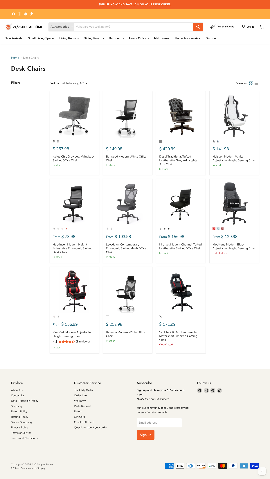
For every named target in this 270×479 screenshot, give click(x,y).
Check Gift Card (83, 422)
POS (13, 468)
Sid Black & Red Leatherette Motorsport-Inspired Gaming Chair (178, 336)
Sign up (146, 435)
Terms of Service (21, 433)
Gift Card (79, 417)
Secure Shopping (21, 422)
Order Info (80, 395)
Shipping (16, 406)
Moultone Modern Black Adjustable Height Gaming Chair (234, 246)
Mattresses (161, 38)
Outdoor (211, 38)
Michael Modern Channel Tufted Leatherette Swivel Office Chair (180, 246)
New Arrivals (13, 38)
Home (15, 57)
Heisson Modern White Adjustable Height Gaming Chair (234, 158)
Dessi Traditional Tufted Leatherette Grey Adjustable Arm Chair (178, 160)
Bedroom (115, 38)
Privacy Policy (19, 427)
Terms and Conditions (24, 438)
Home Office (138, 38)
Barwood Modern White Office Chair (126, 158)
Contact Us (17, 395)
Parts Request (82, 406)
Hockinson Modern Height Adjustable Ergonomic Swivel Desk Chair (72, 248)
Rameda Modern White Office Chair (125, 334)
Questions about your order (90, 427)
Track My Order (83, 390)
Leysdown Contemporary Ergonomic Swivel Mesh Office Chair (126, 248)
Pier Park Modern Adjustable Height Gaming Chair (72, 334)
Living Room (68, 38)
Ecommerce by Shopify (33, 468)
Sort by (54, 83)
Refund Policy (19, 417)
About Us (17, 390)
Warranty (80, 401)
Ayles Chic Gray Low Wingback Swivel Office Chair (73, 158)
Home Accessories (187, 38)
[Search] (198, 27)
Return (78, 411)
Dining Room (93, 38)
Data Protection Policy (24, 401)
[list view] (256, 83)
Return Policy (19, 411)
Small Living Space (41, 38)
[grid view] (251, 83)
